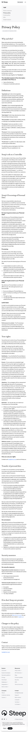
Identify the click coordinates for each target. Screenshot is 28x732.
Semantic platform (6, 675)
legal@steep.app (12, 459)
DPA (4, 17)
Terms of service (7, 10)
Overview (4, 670)
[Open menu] (25, 2)
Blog (16, 675)
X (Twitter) (17, 704)
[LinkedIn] (2, 719)
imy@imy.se (21, 617)
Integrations (4, 684)
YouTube (17, 702)
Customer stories (6, 695)
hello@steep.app (19, 692)
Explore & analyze (6, 672)
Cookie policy (6, 15)
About (3, 692)
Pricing (3, 677)
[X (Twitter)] (6, 719)
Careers (4, 697)
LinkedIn (17, 699)
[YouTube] (4, 719)
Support (17, 695)
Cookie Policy (8, 725)
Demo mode (5, 686)
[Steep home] (9, 2)
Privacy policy (7, 13)
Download (4, 679)
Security (17, 679)
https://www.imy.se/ (17, 615)
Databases (4, 682)
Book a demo (18, 697)
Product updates (19, 677)
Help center (18, 670)
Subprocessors (7, 19)
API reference (18, 672)
